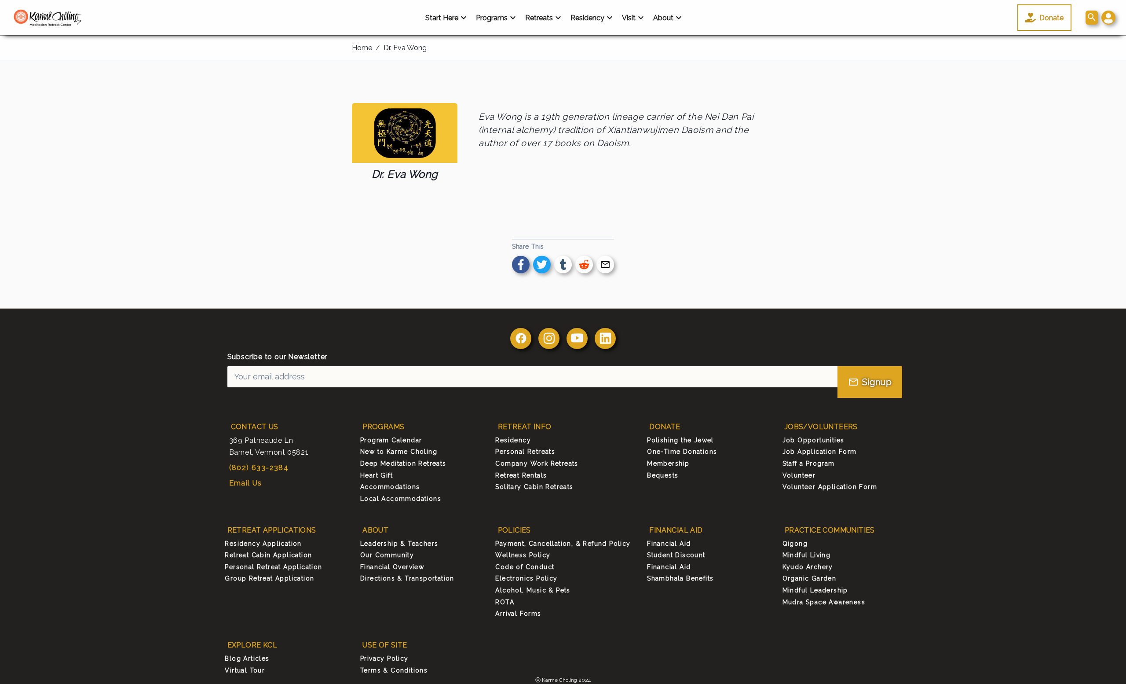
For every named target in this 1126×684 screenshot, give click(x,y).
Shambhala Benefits (680, 578)
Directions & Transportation (407, 578)
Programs (492, 18)
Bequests (662, 475)
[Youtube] (577, 338)
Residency (587, 18)
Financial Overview (392, 566)
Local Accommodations (400, 498)
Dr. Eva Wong (405, 48)
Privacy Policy (384, 658)
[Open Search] (1092, 18)
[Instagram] (548, 338)
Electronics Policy (526, 578)
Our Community (387, 555)
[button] (1108, 18)
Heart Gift (376, 475)
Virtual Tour (245, 670)
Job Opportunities (813, 440)
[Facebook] (520, 338)
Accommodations (390, 486)
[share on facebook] (521, 264)
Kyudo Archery (807, 566)
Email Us (245, 483)
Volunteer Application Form (829, 486)
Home (362, 48)
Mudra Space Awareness (823, 602)
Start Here (441, 18)
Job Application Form (819, 451)
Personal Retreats (525, 451)
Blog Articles (247, 658)
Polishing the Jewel (680, 440)
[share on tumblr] (563, 264)
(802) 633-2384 (259, 467)
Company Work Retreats (536, 463)
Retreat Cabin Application (268, 555)
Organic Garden (809, 578)
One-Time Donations (682, 451)
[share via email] (605, 264)
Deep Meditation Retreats (403, 463)
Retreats (539, 18)
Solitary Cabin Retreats (534, 486)
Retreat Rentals (521, 475)
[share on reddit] (584, 264)
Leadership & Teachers (399, 543)
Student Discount (676, 555)
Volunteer (799, 475)
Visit (629, 18)
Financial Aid (669, 543)
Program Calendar (391, 440)
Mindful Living (806, 555)
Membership (668, 463)
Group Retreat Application (269, 578)
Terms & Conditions (394, 670)
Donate (1051, 18)
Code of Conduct (524, 566)
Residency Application (263, 543)
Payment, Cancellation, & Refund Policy (562, 543)
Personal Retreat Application (273, 566)
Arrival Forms (518, 613)
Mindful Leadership (815, 590)
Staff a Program (808, 463)
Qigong (795, 543)
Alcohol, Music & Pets (532, 590)
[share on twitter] (542, 264)
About (663, 18)
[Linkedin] (605, 338)
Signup (877, 382)
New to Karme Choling (398, 451)
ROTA (504, 602)
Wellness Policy (522, 555)
